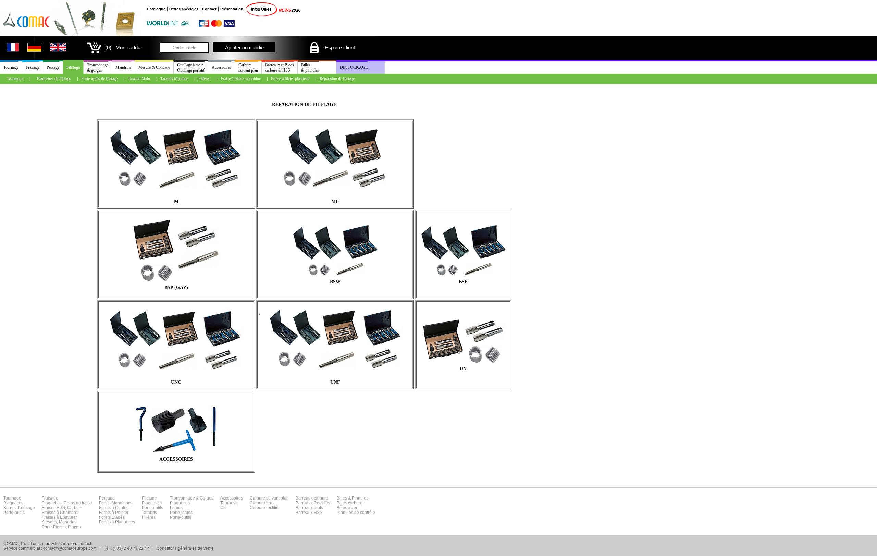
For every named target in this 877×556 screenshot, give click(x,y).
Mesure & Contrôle (154, 67)
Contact (209, 9)
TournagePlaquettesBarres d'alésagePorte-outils (19, 505)
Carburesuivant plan (248, 68)
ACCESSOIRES (176, 459)
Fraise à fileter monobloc (241, 78)
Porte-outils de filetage (99, 78)
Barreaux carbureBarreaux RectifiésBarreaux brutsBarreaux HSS (313, 505)
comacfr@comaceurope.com (70, 548)
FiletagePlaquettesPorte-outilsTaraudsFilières (152, 508)
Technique (15, 78)
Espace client (339, 47)
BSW (335, 282)
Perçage (53, 67)
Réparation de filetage (337, 78)
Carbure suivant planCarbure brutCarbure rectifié (269, 503)
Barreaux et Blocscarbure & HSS (279, 68)
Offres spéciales (183, 9)
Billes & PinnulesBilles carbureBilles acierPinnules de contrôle (356, 505)
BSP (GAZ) (176, 287)
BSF (463, 282)
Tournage (10, 67)
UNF (335, 382)
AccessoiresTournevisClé (231, 503)
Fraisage (32, 67)
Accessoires (221, 67)
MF (335, 201)
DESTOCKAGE (354, 67)
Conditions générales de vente (185, 548)
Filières (204, 78)
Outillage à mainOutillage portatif (191, 68)
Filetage (73, 67)
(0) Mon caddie (123, 47)
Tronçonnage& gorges (97, 68)
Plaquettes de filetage (54, 78)
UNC (176, 382)
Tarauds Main (139, 78)
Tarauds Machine (174, 78)
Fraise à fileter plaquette (290, 78)
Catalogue (156, 9)
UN (463, 368)
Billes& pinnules (310, 68)
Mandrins (123, 67)
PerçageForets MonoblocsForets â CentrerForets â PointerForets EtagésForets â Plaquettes (117, 510)
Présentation (231, 9)
